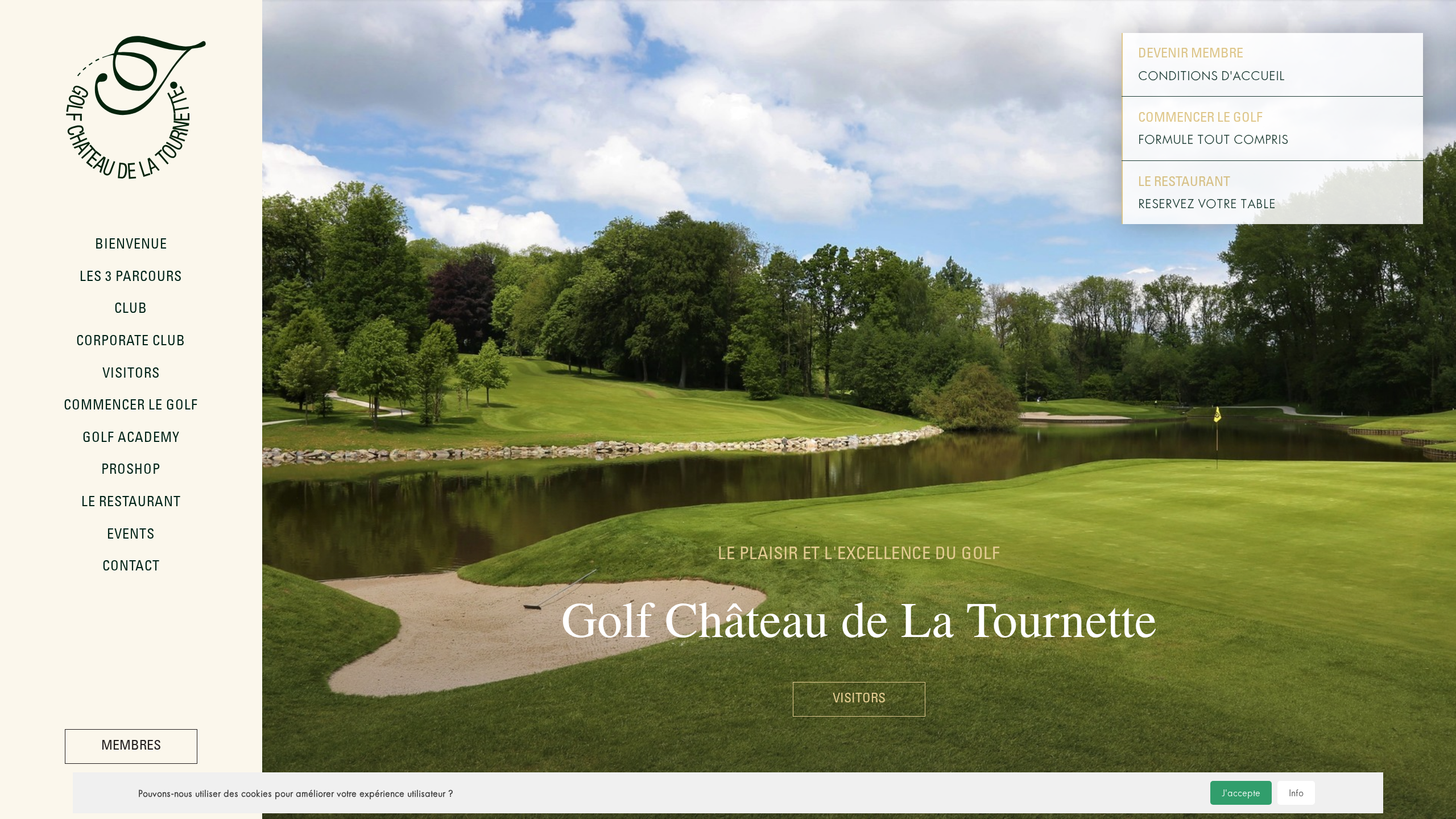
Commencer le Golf (131, 406)
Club (130, 310)
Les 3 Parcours (131, 278)
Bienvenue (131, 246)
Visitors (131, 375)
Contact (131, 567)
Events (131, 536)
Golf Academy (131, 439)
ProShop (130, 471)
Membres (131, 747)
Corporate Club (130, 342)
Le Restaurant (131, 503)
